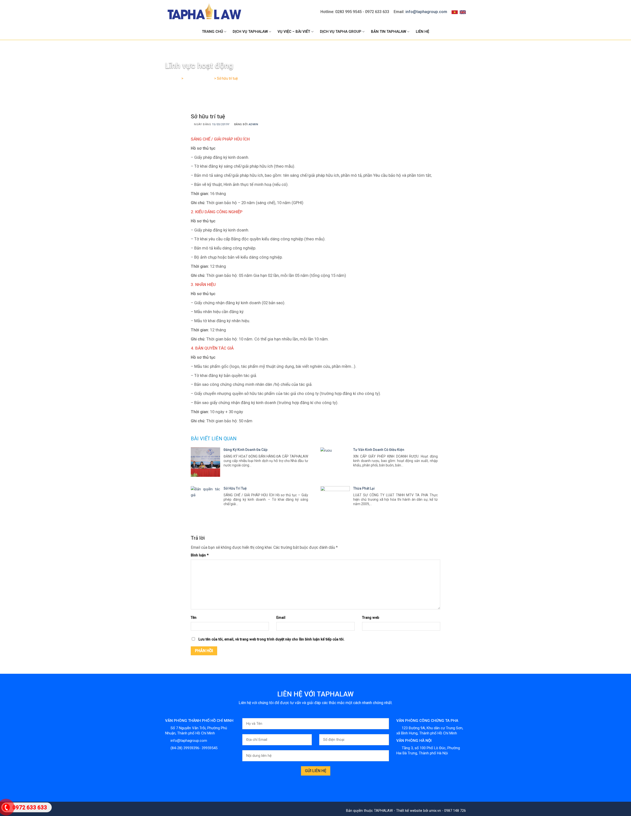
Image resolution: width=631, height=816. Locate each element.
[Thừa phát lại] (335, 500)
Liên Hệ (422, 31)
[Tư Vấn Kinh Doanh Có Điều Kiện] (335, 462)
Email (280, 618)
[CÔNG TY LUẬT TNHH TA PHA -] (204, 11)
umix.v (434, 811)
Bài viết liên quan (214, 439)
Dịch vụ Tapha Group (340, 31)
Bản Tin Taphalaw (388, 31)
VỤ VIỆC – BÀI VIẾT (294, 31)
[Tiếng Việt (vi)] (455, 11)
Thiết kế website (409, 811)
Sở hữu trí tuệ (235, 488)
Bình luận (200, 555)
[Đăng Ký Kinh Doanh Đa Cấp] (205, 462)
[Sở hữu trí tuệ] (205, 500)
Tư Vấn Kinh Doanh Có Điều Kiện (378, 450)
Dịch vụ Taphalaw (250, 31)
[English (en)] (463, 11)
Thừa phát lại (364, 488)
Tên (193, 618)
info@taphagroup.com (426, 11)
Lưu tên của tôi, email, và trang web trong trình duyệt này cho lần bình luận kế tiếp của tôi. (271, 639)
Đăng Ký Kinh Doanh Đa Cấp (245, 450)
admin (253, 124)
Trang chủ (212, 31)
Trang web (370, 618)
